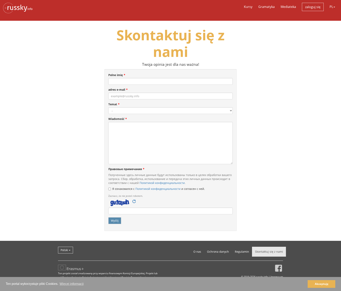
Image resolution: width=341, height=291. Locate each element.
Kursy (248, 7)
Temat (112, 104)
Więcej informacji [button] (72, 283)
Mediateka (288, 7)
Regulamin (242, 251)
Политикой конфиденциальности (162, 183)
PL (331, 7)
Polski (65, 250)
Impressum (277, 276)
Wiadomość (116, 119)
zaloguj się (312, 7)
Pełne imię (115, 75)
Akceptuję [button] (321, 283)
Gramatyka (266, 7)
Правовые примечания (125, 169)
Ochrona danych (218, 251)
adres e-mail (116, 89)
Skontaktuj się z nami (269, 251)
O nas (197, 251)
